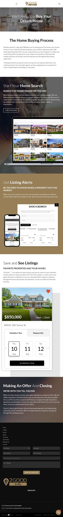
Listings (5, 430)
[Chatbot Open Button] (58, 512)
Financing (5, 437)
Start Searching (11, 110)
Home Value (6, 439)
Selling (4, 434)
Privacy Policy (38, 515)
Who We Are (6, 442)
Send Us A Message (31, 472)
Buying (4, 432)
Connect (5, 444)
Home (4, 427)
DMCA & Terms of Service (49, 515)
